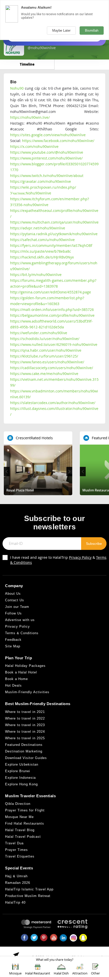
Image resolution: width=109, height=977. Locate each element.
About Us (13, 593)
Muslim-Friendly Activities (27, 692)
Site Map (12, 646)
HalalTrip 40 (15, 902)
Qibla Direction (17, 804)
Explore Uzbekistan (21, 764)
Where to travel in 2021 (25, 712)
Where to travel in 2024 (25, 731)
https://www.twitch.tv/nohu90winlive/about (46, 175)
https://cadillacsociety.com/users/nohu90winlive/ (51, 367)
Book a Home (16, 679)
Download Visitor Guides (26, 758)
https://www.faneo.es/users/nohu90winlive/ (47, 362)
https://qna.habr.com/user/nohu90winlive (45, 350)
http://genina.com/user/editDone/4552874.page (50, 292)
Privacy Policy (80, 557)
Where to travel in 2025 (25, 738)
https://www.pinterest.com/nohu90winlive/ (46, 158)
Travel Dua (14, 843)
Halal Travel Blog (19, 830)
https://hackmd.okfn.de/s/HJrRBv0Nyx (42, 257)
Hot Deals (13, 685)
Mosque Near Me (19, 817)
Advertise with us (20, 620)
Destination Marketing (23, 751)
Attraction (79, 973)
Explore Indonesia (20, 778)
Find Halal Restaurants (24, 823)
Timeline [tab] (27, 64)
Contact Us (14, 600)
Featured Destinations (24, 745)
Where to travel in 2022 (25, 718)
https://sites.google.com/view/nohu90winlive (48, 134)
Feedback (13, 640)
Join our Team (17, 607)
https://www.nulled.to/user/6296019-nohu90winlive (53, 344)
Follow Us (13, 613)
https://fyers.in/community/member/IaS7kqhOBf (51, 245)
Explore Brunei (17, 771)
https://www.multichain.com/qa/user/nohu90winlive (54, 222)
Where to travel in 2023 (25, 725)
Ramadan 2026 (17, 883)
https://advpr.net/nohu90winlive (37, 228)
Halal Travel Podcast (23, 837)
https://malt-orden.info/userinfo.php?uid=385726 (52, 309)
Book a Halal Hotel (21, 672)
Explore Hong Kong (21, 784)
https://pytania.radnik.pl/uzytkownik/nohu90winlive (54, 233)
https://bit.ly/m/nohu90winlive (36, 274)
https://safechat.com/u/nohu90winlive (42, 239)
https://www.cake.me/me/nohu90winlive (44, 373)
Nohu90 (17, 88)
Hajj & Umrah (16, 876)
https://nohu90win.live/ (30, 117)
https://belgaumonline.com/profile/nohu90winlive (52, 315)
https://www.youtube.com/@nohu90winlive (46, 152)
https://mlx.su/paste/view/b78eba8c (40, 251)
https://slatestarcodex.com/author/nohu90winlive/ (52, 402)
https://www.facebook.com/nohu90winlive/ (58, 140)
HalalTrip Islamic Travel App (29, 889)
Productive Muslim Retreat (27, 896)
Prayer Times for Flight (25, 810)
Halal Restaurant (37, 973)
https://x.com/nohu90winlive (34, 146)
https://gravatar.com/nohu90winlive (40, 181)
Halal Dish (61, 973)
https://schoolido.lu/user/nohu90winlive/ (44, 338)
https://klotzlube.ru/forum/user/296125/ (44, 356)
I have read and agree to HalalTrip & (58, 560)
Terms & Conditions (22, 633)
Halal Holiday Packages (25, 666)
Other (95, 973)
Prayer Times (16, 850)
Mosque (15, 973)
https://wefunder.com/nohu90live (38, 332)
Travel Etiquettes (19, 856)
